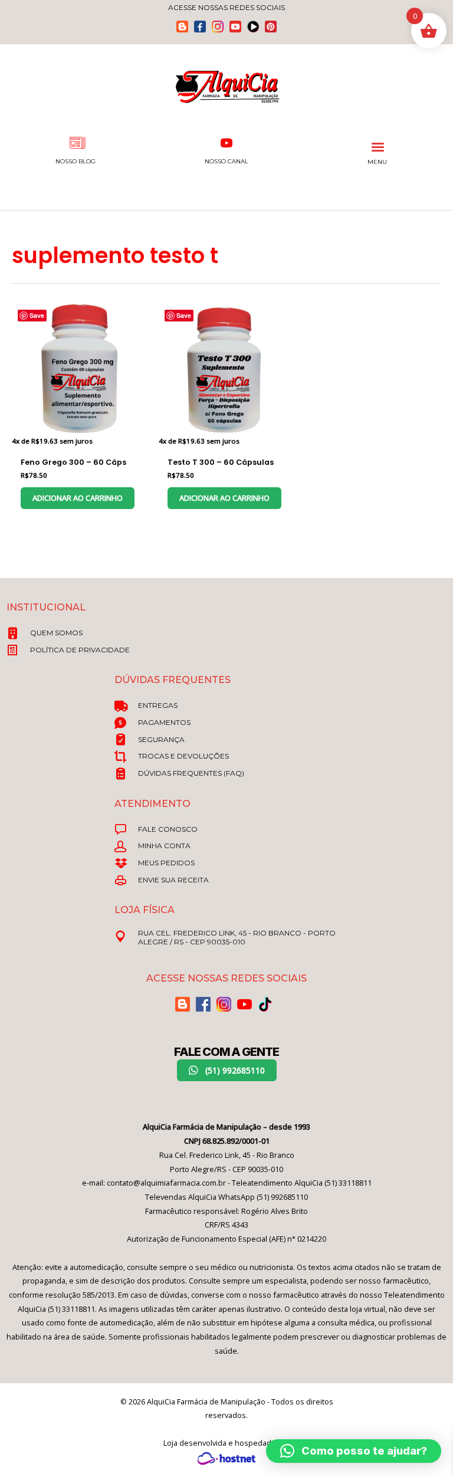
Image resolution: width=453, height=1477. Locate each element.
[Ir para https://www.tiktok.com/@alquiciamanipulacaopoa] (253, 26)
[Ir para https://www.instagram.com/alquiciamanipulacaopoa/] (218, 26)
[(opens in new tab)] (226, 1457)
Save (36, 315)
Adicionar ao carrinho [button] (77, 498)
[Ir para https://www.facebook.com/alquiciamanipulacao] (200, 26)
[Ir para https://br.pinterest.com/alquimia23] (271, 26)
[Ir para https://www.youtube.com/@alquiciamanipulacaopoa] (235, 26)
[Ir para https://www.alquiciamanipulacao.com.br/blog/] (182, 26)
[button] (227, 1070)
